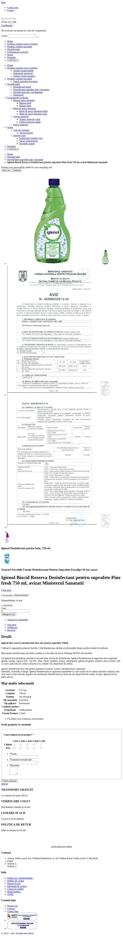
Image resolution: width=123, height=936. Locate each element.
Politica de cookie (15, 881)
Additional (12, 627)
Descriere (11, 624)
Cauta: (4, 36)
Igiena (10, 54)
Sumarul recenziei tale (21, 759)
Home (10, 154)
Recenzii (11, 630)
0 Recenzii (6, 590)
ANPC (10, 894)
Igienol (4, 784)
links (3, 2)
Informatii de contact (17, 886)
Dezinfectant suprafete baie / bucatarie (25, 159)
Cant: (3, 608)
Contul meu (12, 7)
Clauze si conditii (15, 889)
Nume (13, 753)
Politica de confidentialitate (20, 878)
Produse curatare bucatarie (19, 46)
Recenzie (15, 765)
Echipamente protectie (17, 52)
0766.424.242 (24, 866)
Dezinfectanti (13, 49)
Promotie (11, 57)
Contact (11, 908)
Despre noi (12, 906)
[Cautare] (37, 36)
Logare (10, 10)
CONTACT (13, 60)
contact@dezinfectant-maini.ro (28, 861)
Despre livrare (14, 883)
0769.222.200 (24, 863)
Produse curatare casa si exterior (22, 44)
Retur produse (14, 891)
